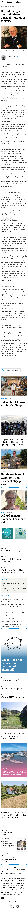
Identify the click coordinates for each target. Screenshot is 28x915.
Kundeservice (4, 861)
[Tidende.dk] (14, 2)
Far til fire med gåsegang (8, 618)
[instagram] (3, 898)
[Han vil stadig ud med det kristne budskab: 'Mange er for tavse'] (14, 38)
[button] (26, 2)
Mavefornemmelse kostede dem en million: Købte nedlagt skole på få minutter (13, 606)
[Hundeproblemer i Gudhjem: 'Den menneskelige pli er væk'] (14, 459)
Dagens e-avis (4, 842)
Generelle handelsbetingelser (9, 892)
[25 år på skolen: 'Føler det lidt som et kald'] (14, 500)
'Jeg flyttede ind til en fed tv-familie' (11, 621)
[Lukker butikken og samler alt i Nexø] (14, 386)
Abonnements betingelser (8, 858)
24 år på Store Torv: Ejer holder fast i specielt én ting (12, 600)
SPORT (2, 677)
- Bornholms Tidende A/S (13, 584)
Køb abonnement (6, 856)
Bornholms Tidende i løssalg (8, 860)
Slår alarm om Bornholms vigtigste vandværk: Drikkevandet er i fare (11, 626)
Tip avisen (3, 834)
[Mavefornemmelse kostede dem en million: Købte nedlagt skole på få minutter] (14, 795)
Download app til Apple (7, 845)
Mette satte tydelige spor (8, 610)
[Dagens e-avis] (22, 844)
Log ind (2, 3)
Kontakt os (4, 831)
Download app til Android (8, 847)
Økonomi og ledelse (6, 833)
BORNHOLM (3, 548)
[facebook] (2, 898)
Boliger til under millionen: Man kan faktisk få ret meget (13, 614)
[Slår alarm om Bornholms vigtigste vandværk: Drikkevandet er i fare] (14, 716)
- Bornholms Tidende (14, 590)
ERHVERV (3, 567)
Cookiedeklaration (15, 894)
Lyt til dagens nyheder (7, 843)
